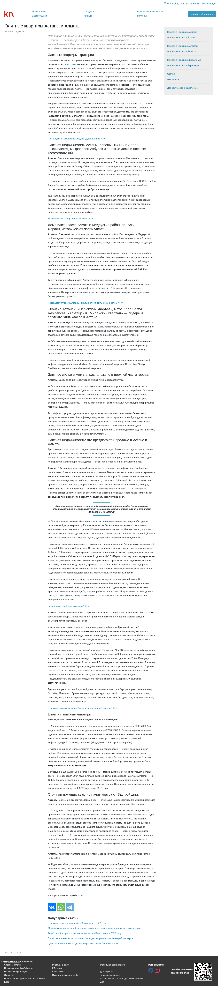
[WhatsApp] (61, 907)
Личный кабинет (190, 3)
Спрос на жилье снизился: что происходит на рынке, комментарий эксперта (90, 938)
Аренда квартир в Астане (181, 37)
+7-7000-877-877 (108, 978)
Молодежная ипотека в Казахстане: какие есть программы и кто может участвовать (94, 928)
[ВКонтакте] (52, 907)
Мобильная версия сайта (112, 965)
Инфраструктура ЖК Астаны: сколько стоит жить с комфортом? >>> (85, 302)
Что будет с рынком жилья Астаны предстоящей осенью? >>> (82, 708)
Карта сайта (58, 971)
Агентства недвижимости (150, 11)
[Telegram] (70, 907)
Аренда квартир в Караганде (183, 65)
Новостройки (39, 11)
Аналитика (173, 79)
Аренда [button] (88, 15)
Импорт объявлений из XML (66, 975)
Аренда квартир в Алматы (181, 51)
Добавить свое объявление (182, 87)
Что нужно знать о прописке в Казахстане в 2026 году (78, 923)
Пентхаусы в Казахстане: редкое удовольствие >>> (76, 138)
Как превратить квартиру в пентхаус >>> (70, 218)
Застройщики (39, 15)
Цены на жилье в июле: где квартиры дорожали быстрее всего (83, 943)
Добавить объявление (202, 14)
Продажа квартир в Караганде (184, 59)
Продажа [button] (89, 11)
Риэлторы (141, 15)
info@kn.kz (108, 971)
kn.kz (80, 895)
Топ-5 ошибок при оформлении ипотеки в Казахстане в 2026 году (84, 933)
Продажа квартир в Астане (182, 32)
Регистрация (209, 3)
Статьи (171, 73)
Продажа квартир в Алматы (182, 45)
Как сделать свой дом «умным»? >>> (68, 606)
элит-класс (71, 64)
